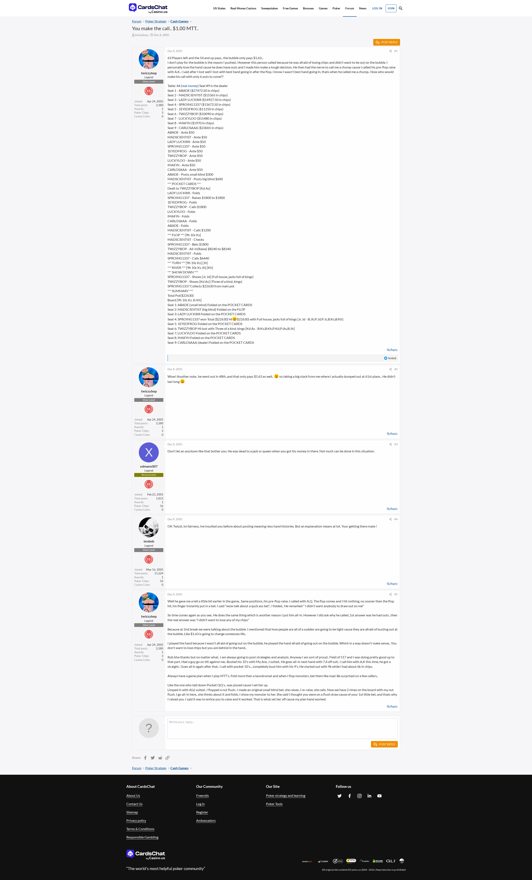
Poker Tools (274, 804)
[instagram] (359, 796)
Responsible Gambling (142, 837)
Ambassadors (206, 820)
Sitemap (132, 812)
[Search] (400, 9)
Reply (394, 349)
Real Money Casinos (243, 8)
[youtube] (379, 796)
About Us (133, 795)
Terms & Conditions (140, 829)
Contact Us (134, 804)
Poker (336, 8)
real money (190, 86)
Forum (349, 8)
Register (202, 812)
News (362, 8)
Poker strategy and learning (285, 795)
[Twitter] (339, 796)
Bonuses (308, 8)
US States (219, 8)
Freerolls (202, 795)
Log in (200, 804)
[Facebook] (349, 796)
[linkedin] (369, 796)
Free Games (290, 8)
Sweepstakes (269, 8)
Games (323, 8)
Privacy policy (136, 820)
